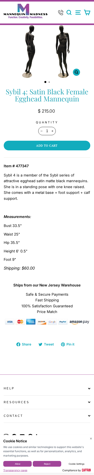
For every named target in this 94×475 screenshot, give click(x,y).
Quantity (47, 122)
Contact (13, 415)
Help (9, 388)
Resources (17, 402)
